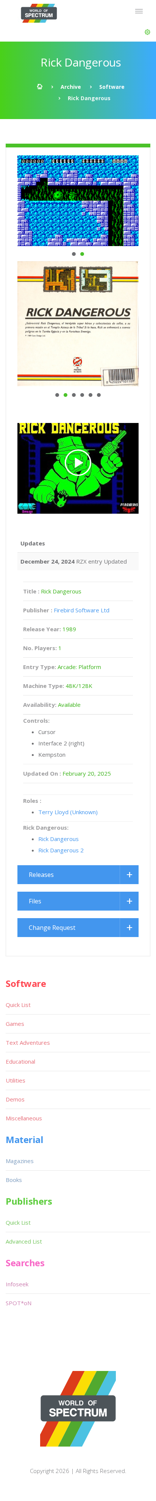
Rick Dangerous (58, 839)
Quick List (18, 1004)
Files (35, 901)
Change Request (52, 927)
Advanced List (24, 1241)
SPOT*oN (18, 1303)
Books (14, 1179)
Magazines (20, 1161)
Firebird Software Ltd (81, 610)
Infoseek (17, 1284)
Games (15, 1023)
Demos (15, 1099)
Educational (20, 1061)
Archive (71, 86)
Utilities (15, 1080)
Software (112, 86)
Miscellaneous (24, 1118)
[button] (147, 32)
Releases (41, 875)
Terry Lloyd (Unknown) (68, 812)
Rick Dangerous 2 (61, 850)
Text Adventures (28, 1042)
